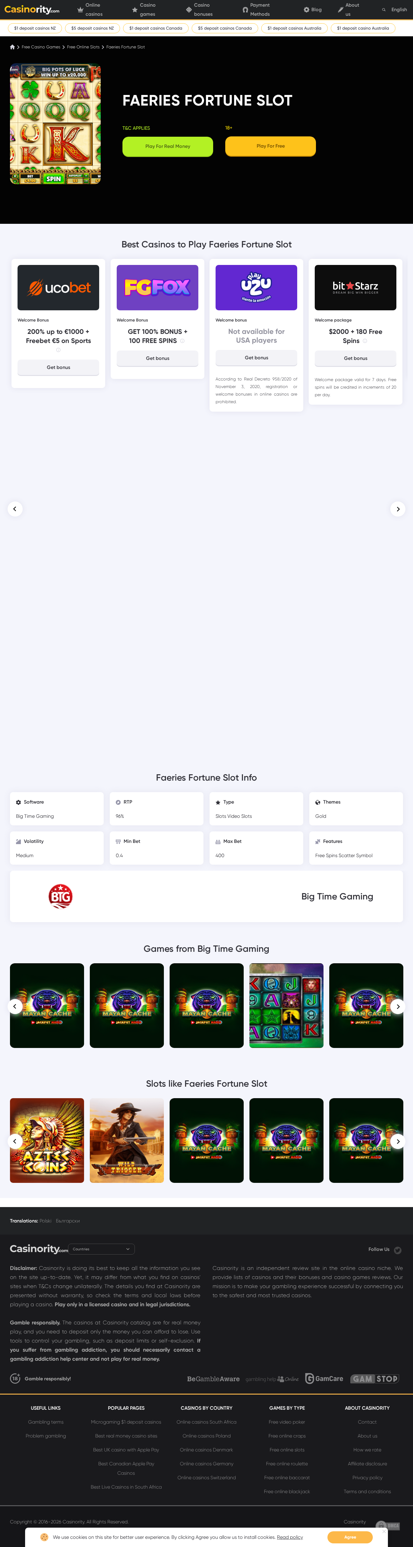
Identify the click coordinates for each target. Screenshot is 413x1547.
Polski (45, 1221)
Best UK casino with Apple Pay (126, 1450)
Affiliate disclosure (367, 1464)
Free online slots (287, 1450)
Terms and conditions (367, 1491)
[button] (15, 509)
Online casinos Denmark (206, 1450)
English (399, 9)
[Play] (47, 1005)
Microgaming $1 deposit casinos (126, 1422)
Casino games (148, 10)
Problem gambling (46, 1436)
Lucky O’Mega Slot (286, 1106)
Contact (367, 1422)
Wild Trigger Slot (127, 1106)
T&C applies (136, 128)
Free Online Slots (83, 46)
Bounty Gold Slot (207, 1106)
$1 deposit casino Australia (363, 28)
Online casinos (94, 10)
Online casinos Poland (207, 1436)
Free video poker (287, 1422)
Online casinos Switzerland (206, 1477)
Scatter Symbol (355, 855)
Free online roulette (287, 1464)
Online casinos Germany (206, 1464)
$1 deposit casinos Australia (294, 28)
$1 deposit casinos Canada (155, 28)
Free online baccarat (287, 1477)
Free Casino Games (41, 46)
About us (352, 10)
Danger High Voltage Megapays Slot (47, 974)
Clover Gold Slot (366, 1106)
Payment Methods (260, 10)
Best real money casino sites (126, 1436)
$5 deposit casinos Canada (225, 28)
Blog (316, 9)
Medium (25, 855)
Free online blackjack (287, 1491)
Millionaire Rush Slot (127, 971)
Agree (350, 1537)
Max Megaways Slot (366, 971)
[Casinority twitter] (398, 1249)
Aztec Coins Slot (47, 1106)
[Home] (13, 46)
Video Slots (239, 816)
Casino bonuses (203, 10)
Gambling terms (45, 1422)
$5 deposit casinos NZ (92, 28)
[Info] (58, 350)
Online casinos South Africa (206, 1422)
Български (68, 1221)
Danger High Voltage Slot (206, 971)
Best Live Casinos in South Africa (126, 1487)
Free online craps (287, 1436)
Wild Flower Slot (286, 971)
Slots (221, 816)
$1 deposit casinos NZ (35, 28)
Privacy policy (367, 1477)
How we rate (367, 1450)
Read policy (290, 1537)
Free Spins (327, 855)
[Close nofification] (384, 1531)
